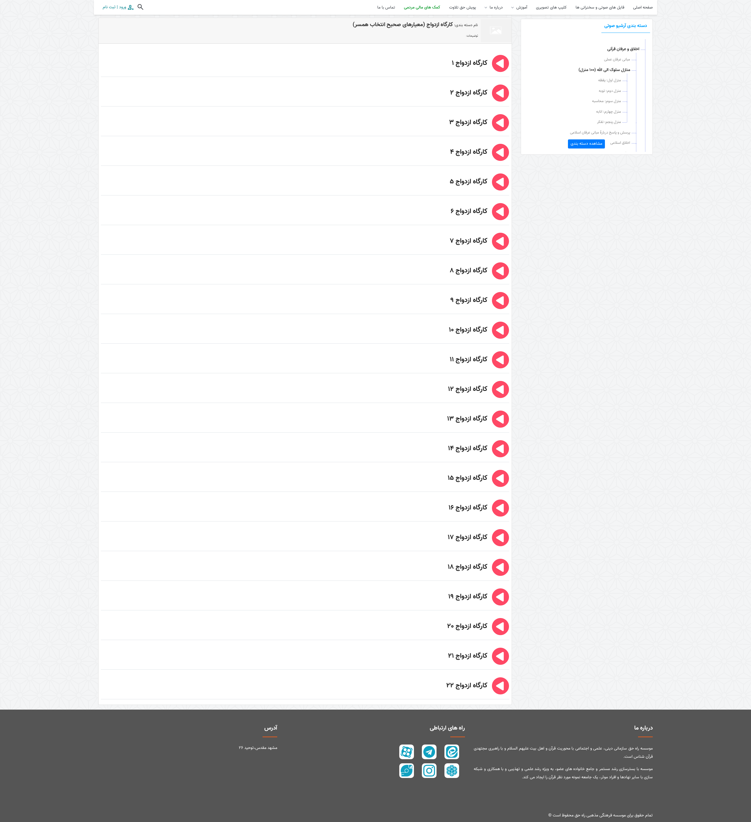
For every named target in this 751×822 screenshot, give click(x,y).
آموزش (521, 7)
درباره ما (496, 7)
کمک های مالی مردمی (422, 7)
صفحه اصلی (643, 7)
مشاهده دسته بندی (586, 144)
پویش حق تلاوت (462, 7)
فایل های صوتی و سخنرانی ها (600, 7)
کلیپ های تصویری (551, 7)
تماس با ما (386, 7)
